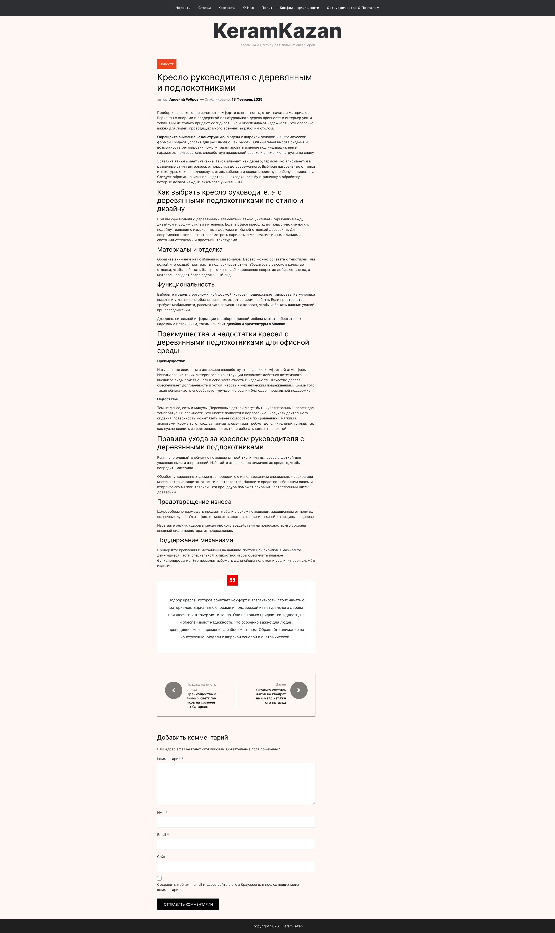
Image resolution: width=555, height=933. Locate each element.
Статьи (204, 8)
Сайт (161, 856)
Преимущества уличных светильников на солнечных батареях (201, 700)
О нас (248, 8)
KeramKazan (277, 30)
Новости (183, 8)
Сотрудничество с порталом (353, 8)
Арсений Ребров (183, 99)
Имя (162, 812)
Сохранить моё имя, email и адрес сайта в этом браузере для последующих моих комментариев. (228, 887)
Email (163, 834)
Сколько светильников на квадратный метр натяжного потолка (271, 696)
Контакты (227, 8)
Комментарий (170, 758)
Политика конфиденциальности (290, 8)
